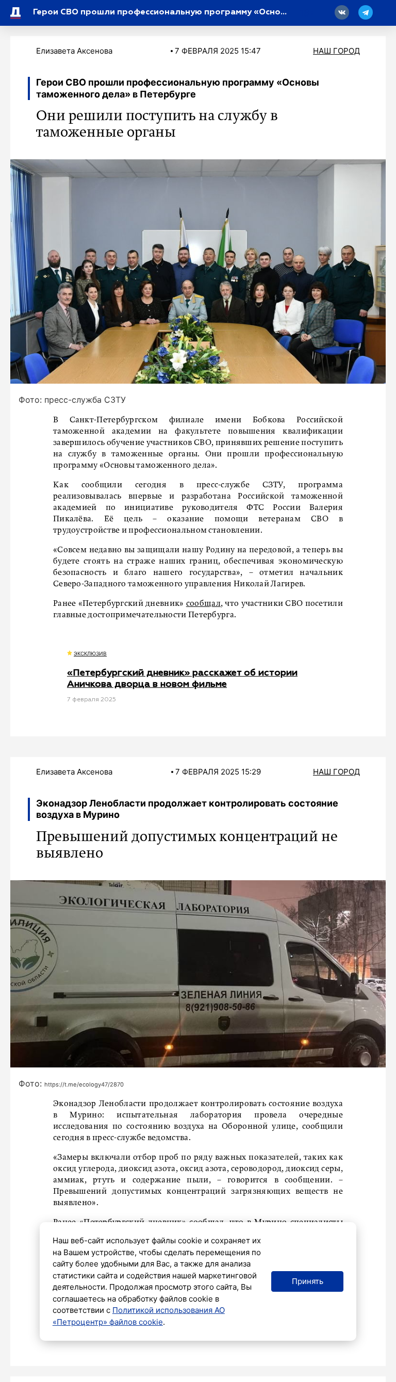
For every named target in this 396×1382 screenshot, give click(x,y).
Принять (307, 1281)
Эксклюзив (90, 653)
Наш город (336, 51)
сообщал (203, 604)
